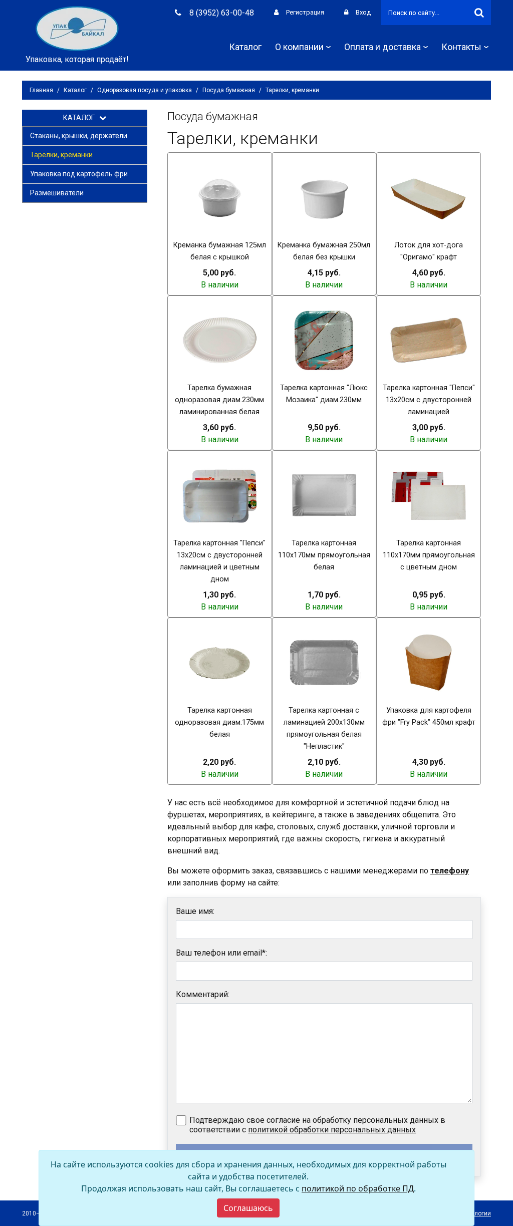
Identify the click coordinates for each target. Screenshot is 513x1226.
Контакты (461, 47)
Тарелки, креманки (61, 155)
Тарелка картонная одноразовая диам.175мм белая (219, 722)
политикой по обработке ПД (358, 1188)
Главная (41, 90)
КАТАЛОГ (81, 118)
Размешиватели (57, 193)
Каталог (245, 47)
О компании (299, 47)
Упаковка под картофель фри (79, 174)
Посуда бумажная (228, 90)
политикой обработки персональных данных (332, 1129)
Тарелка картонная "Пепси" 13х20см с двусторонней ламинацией (429, 400)
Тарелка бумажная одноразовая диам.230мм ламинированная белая (219, 400)
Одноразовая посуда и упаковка (144, 90)
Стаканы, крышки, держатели (78, 136)
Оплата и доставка (382, 47)
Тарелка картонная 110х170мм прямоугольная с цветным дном (429, 555)
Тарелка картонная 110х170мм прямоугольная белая (324, 555)
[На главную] (77, 28)
